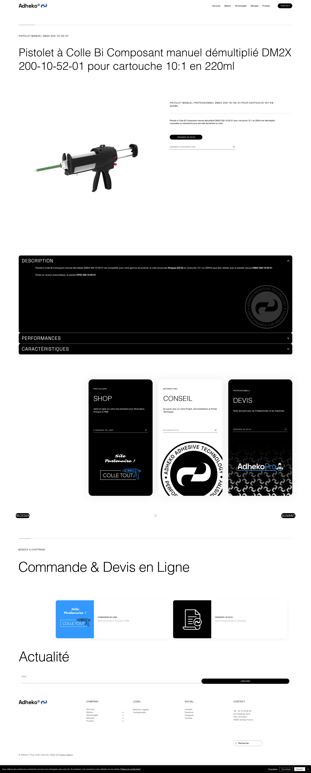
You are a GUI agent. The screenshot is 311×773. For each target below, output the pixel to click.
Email (24, 676)
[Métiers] (123, 712)
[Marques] (123, 718)
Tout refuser (286, 769)
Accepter (299, 769)
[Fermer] (308, 769)
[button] (241, 5)
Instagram (189, 715)
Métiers (89, 712)
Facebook (189, 712)
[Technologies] (123, 715)
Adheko (28, 5)
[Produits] (123, 721)
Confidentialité (139, 712)
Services (90, 709)
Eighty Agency (66, 755)
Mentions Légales (141, 709)
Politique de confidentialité (130, 769)
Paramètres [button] (272, 769)
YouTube (188, 718)
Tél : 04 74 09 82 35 (242, 711)
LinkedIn (188, 709)
